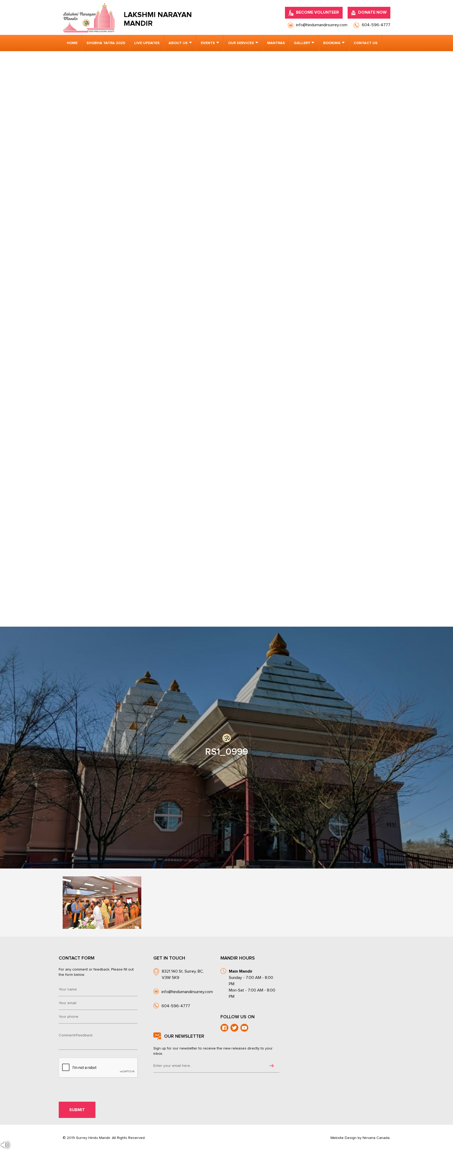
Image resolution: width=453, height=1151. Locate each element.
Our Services (241, 43)
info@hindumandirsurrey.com (187, 992)
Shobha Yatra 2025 (106, 43)
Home (72, 43)
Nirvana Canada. (376, 1138)
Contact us (366, 43)
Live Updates (147, 43)
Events (208, 43)
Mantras (276, 43)
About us (178, 43)
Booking (332, 43)
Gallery (302, 43)
